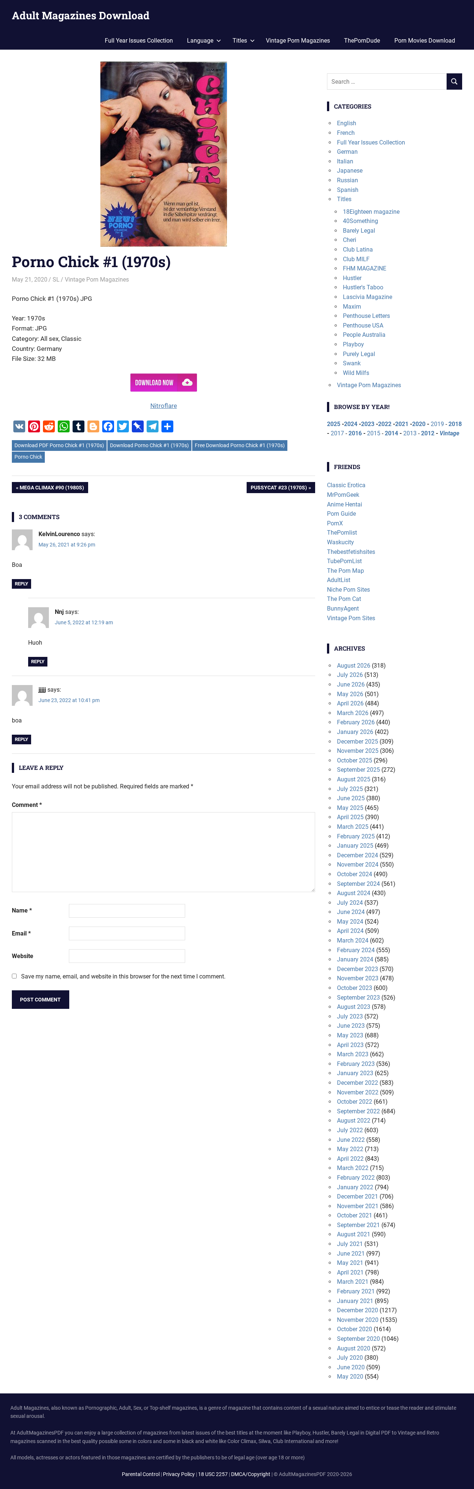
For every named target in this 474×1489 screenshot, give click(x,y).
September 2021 (358, 1225)
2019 (437, 424)
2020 (418, 424)
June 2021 (351, 1253)
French (346, 132)
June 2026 (351, 684)
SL (56, 279)
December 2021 (357, 1196)
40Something (360, 221)
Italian (345, 161)
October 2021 (354, 1215)
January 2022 (355, 1187)
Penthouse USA (363, 325)
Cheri (349, 239)
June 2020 (351, 1367)
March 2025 (352, 826)
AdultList (338, 580)
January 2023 (355, 1073)
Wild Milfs (356, 372)
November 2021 (357, 1206)
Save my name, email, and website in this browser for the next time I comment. (123, 976)
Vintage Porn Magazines (298, 40)
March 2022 (352, 1167)
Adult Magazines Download (81, 15)
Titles (344, 199)
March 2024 (352, 940)
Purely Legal (359, 354)
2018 (455, 424)
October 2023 (354, 987)
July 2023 (350, 1016)
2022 (384, 424)
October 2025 (354, 760)
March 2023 (352, 1054)
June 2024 (351, 911)
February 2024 (356, 950)
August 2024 (353, 893)
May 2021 (350, 1262)
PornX (335, 523)
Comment (27, 804)
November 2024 (357, 864)
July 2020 (350, 1357)
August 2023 (353, 1006)
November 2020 (357, 1319)
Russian (347, 180)
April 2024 (350, 930)
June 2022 (351, 1139)
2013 (410, 433)
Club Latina (358, 249)
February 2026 (356, 722)
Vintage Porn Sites (351, 618)
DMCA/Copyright (250, 1474)
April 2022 (350, 1158)
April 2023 (350, 1044)
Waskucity (340, 542)
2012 (427, 433)
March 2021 (352, 1281)
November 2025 (357, 750)
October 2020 (354, 1329)
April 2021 (350, 1272)
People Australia (364, 334)
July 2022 (350, 1130)
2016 (355, 433)
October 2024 (354, 874)
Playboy (353, 344)
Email (21, 933)
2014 (391, 433)
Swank (352, 363)
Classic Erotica (346, 485)
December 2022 (357, 1082)
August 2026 (353, 665)
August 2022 (353, 1120)
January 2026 (355, 731)
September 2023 (358, 997)
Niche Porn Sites (348, 589)
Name (22, 910)
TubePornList (344, 561)
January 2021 (355, 1300)
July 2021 (350, 1243)
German (347, 151)
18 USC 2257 (213, 1474)
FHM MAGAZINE (364, 268)
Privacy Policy (179, 1474)
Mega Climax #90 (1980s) (51, 488)
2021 (401, 424)
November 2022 (357, 1092)
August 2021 (353, 1234)
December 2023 (357, 969)
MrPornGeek (343, 494)
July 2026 (350, 674)
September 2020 (358, 1338)
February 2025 (356, 836)
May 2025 (350, 807)
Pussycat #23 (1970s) (278, 488)
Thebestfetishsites (351, 551)
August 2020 (353, 1348)
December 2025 (357, 741)
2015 (373, 433)
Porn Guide (341, 513)
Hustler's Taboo (363, 287)
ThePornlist (342, 532)
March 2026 (352, 713)
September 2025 (358, 769)
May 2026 (350, 694)
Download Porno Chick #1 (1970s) (149, 445)
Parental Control (141, 1474)
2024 (350, 424)
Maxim (352, 306)
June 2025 (351, 798)
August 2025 (353, 779)
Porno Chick (28, 457)
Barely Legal (359, 230)
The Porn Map (345, 570)
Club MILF (356, 259)
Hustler (352, 278)
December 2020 (357, 1310)
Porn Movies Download (424, 40)
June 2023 (351, 1025)
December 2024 (357, 855)
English (346, 123)
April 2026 (350, 703)
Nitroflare (163, 405)
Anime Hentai (344, 504)
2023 (367, 424)
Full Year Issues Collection (139, 40)
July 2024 (350, 902)
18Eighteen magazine (371, 211)
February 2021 (356, 1291)
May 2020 (350, 1376)
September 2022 (358, 1111)
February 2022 (356, 1177)
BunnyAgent (343, 608)
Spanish (347, 189)
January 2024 (355, 959)
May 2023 (350, 1035)
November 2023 (357, 978)
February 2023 (356, 1063)
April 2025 (350, 817)
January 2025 (355, 845)
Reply (21, 583)
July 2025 (350, 788)
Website (22, 956)
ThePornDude (362, 40)
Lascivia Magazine (367, 296)
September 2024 (358, 883)
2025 (333, 424)
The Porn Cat (344, 598)
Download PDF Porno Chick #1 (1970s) (59, 445)
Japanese (350, 170)
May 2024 (350, 921)
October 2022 (354, 1101)
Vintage (449, 433)
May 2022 (350, 1149)
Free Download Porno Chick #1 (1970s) (240, 445)
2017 (337, 433)
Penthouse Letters (366, 315)
